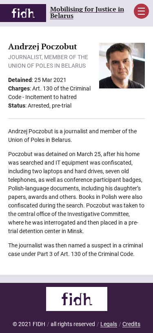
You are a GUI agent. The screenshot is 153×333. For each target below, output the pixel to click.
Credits (131, 324)
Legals (108, 324)
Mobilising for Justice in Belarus (87, 13)
